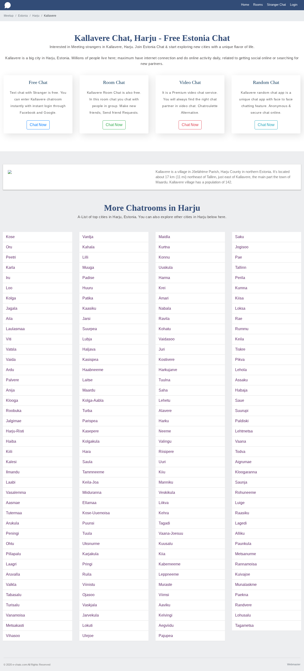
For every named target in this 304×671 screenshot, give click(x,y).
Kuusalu (166, 544)
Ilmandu (12, 472)
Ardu (10, 370)
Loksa (240, 308)
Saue (239, 400)
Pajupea (166, 636)
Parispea (90, 421)
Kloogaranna (246, 472)
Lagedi (241, 523)
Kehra (164, 513)
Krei (162, 288)
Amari (164, 298)
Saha (163, 390)
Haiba (11, 441)
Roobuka (13, 411)
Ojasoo (88, 595)
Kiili (9, 452)
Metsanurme (245, 554)
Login (293, 4)
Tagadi (164, 523)
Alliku (240, 533)
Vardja (87, 237)
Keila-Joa (90, 482)
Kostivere (167, 360)
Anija (10, 390)
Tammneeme (93, 472)
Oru (9, 247)
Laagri (11, 564)
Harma (164, 278)
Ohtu (10, 544)
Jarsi (86, 319)
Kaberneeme (169, 564)
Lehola (241, 370)
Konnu (164, 257)
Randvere (243, 605)
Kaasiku (89, 308)
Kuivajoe (242, 574)
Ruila (86, 574)
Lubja (87, 339)
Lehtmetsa (244, 431)
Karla (10, 267)
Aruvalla (13, 574)
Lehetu (164, 400)
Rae (238, 319)
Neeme (165, 431)
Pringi (87, 564)
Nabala (165, 308)
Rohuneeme (245, 492)
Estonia (23, 15)
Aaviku (164, 605)
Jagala (11, 308)
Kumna (241, 288)
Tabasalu (13, 595)
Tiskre (240, 349)
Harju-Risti (15, 431)
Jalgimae (13, 421)
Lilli (85, 257)
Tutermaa (14, 513)
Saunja (241, 482)
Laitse (87, 380)
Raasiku (242, 513)
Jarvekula (90, 615)
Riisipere (166, 452)
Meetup (9, 15)
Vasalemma (16, 492)
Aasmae (13, 503)
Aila (9, 319)
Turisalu (12, 605)
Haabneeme (92, 370)
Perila (240, 278)
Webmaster (293, 664)
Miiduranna (91, 492)
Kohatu (165, 329)
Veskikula (167, 492)
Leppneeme (169, 574)
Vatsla (11, 349)
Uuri (162, 462)
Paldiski (242, 421)
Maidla (164, 237)
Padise (88, 278)
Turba (87, 411)
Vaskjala (89, 605)
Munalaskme (246, 585)
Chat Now (38, 125)
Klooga (12, 400)
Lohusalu (243, 615)
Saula (87, 462)
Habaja (241, 390)
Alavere (165, 411)
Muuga (88, 267)
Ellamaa (89, 503)
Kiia (162, 554)
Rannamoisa (246, 564)
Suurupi (241, 411)
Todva (240, 452)
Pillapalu (13, 554)
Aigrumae (243, 462)
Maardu (88, 390)
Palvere (12, 380)
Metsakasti (15, 625)
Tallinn (240, 267)
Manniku (166, 482)
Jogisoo (241, 247)
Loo (9, 288)
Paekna (241, 595)
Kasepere (90, 431)
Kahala (88, 247)
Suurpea (89, 329)
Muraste (165, 585)
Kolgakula (91, 441)
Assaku (241, 380)
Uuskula (166, 267)
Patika (87, 298)
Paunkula (243, 544)
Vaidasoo (167, 339)
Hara (86, 452)
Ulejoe (88, 636)
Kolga (11, 298)
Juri (162, 349)
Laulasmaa (15, 329)
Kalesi (11, 462)
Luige (240, 503)
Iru (8, 278)
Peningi (12, 533)
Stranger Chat (276, 4)
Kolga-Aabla (93, 400)
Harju (35, 15)
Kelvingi (165, 615)
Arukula (12, 523)
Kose (10, 237)
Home (245, 4)
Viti (8, 339)
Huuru (87, 288)
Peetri (11, 257)
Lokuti (87, 625)
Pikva (240, 360)
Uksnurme (91, 544)
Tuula (87, 533)
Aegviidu (166, 625)
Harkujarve (168, 370)
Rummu (241, 329)
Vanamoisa (15, 615)
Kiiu (162, 472)
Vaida (11, 360)
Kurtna (164, 247)
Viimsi (164, 595)
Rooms (258, 4)
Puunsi (88, 523)
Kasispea (90, 360)
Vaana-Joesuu (171, 533)
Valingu (165, 441)
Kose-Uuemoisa (96, 513)
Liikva (164, 503)
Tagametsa (244, 625)
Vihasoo (13, 636)
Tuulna (164, 380)
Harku (164, 421)
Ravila (164, 319)
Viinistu (88, 585)
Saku (239, 237)
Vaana (240, 441)
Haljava (88, 349)
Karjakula (90, 554)
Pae (238, 257)
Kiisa (239, 298)
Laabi (10, 482)
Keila (239, 339)
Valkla (11, 585)
